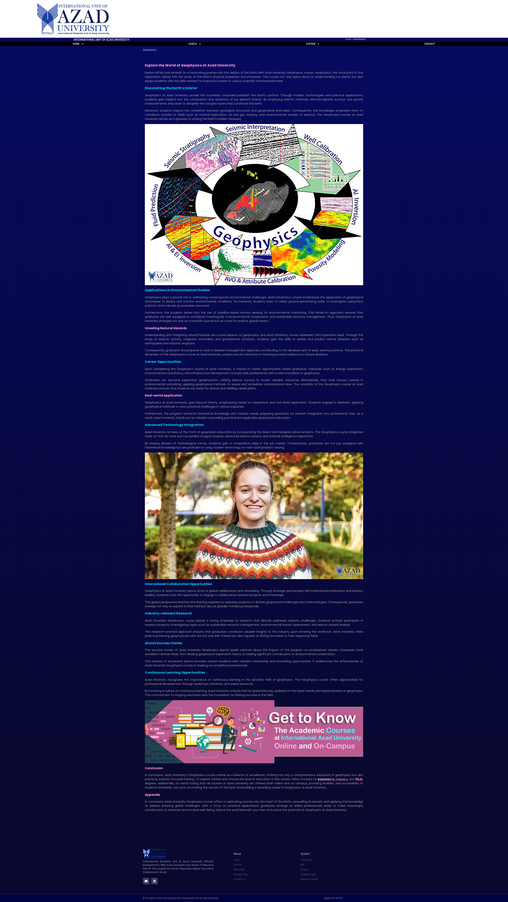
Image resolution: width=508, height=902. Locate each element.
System (310, 43)
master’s (342, 779)
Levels (193, 43)
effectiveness (350, 661)
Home (348, 39)
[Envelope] (146, 881)
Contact (429, 43)
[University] (154, 881)
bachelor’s (326, 779)
